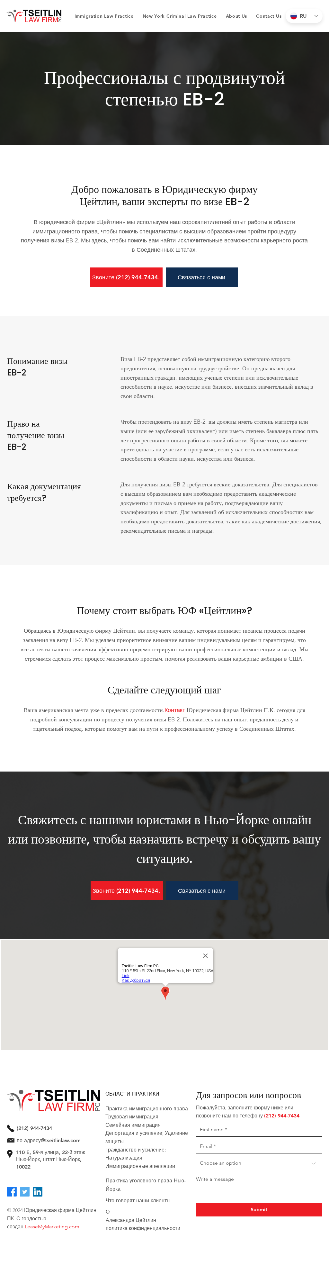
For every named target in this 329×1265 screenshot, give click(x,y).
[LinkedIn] (37, 1192)
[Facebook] (12, 1192)
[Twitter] (25, 1192)
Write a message (215, 1179)
